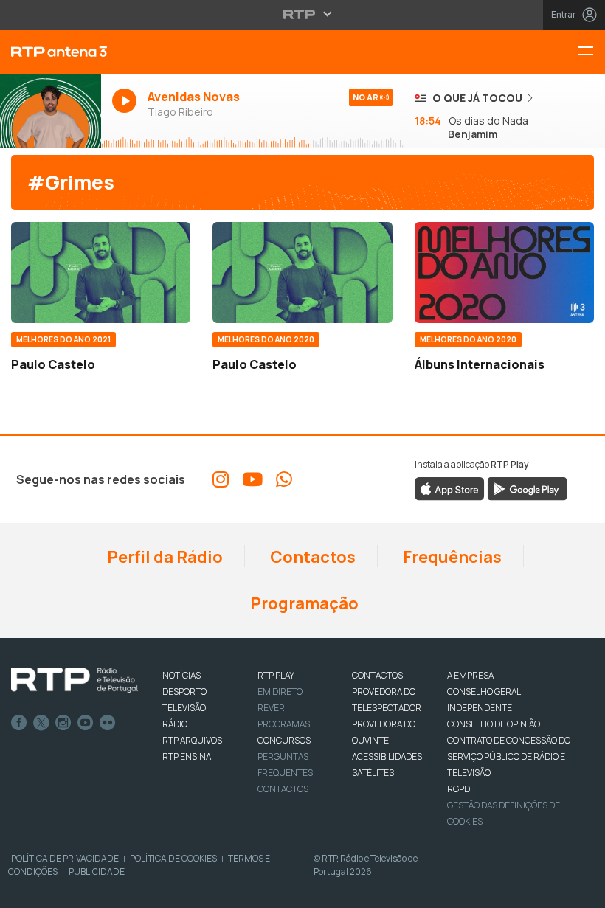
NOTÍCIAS (181, 675)
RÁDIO (174, 724)
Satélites (373, 772)
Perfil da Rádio (163, 557)
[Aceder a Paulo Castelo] (100, 272)
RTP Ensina (186, 756)
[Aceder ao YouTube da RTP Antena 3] (252, 479)
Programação (303, 603)
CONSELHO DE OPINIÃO (493, 724)
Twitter (41, 723)
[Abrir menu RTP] (302, 14)
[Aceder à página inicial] (50, 52)
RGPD (458, 789)
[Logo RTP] (74, 680)
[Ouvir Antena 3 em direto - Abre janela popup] (50, 111)
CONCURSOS (284, 740)
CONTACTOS (377, 675)
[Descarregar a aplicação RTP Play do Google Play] (527, 488)
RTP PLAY (275, 675)
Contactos (311, 557)
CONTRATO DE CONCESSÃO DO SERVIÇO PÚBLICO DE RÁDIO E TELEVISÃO (508, 756)
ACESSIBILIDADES (387, 756)
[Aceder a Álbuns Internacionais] (504, 272)
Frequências (451, 557)
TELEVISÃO (184, 707)
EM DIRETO (279, 691)
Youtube (85, 723)
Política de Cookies (173, 858)
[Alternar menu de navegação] (591, 52)
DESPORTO (184, 691)
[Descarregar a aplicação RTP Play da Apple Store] (450, 488)
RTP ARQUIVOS (192, 740)
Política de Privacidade (65, 858)
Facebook (19, 723)
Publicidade (97, 871)
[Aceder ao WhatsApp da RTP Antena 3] (284, 479)
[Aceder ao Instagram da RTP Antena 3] (220, 479)
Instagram (63, 723)
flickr (108, 723)
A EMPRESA (470, 675)
